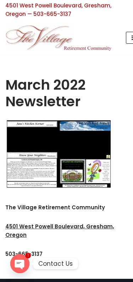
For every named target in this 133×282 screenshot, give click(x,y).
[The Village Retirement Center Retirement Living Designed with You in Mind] (60, 38)
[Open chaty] (19, 263)
